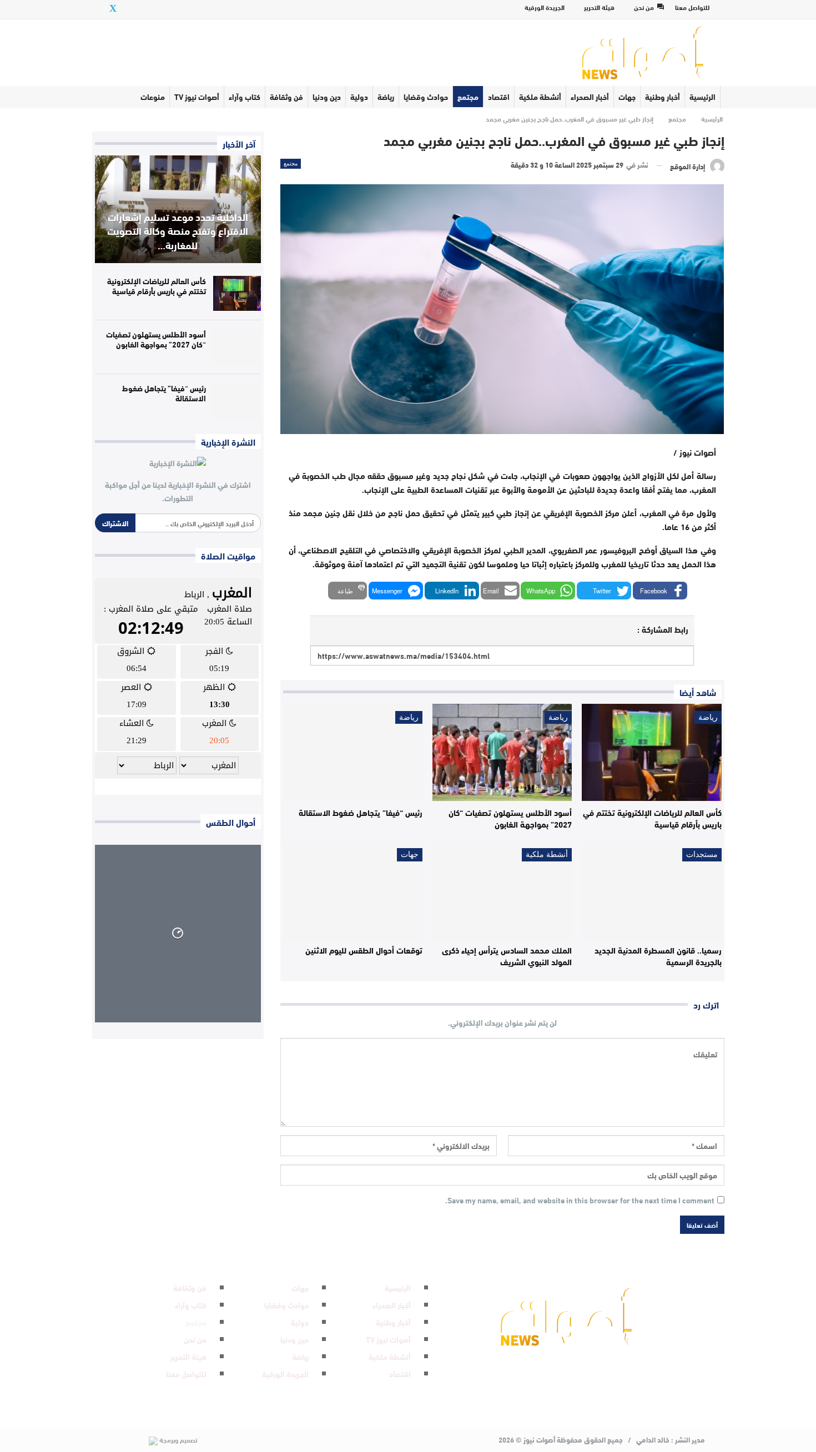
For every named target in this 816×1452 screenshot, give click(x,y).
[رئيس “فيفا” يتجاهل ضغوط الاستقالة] (352, 752)
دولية (359, 96)
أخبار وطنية (662, 96)
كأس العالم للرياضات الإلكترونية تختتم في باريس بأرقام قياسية (156, 286)
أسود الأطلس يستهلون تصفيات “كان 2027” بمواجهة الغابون (156, 339)
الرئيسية (702, 96)
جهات (627, 96)
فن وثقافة (286, 96)
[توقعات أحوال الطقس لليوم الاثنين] (352, 890)
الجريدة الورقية (545, 7)
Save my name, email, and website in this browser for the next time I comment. (579, 1200)
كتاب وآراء (244, 96)
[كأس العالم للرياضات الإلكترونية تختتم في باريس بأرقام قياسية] (651, 752)
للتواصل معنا (692, 7)
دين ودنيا (327, 96)
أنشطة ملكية (540, 96)
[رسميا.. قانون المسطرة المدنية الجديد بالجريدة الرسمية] (651, 890)
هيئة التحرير (599, 7)
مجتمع (467, 96)
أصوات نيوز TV (196, 96)
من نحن (644, 7)
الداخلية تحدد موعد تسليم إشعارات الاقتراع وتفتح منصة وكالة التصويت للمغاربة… (177, 230)
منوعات (152, 96)
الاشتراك (115, 523)
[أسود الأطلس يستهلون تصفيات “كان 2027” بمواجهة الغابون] (502, 752)
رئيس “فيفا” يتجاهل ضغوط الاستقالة (164, 393)
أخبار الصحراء (590, 96)
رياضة (385, 96)
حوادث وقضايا (426, 96)
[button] (660, 590)
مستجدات (702, 854)
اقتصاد (499, 96)
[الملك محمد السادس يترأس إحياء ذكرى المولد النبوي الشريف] (502, 890)
